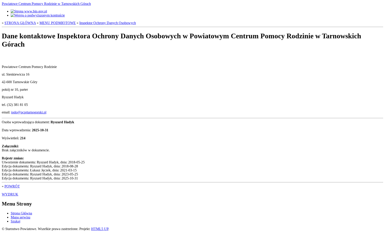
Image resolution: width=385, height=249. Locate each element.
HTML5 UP (99, 229)
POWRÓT (12, 186)
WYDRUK (10, 194)
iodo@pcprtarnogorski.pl (28, 112)
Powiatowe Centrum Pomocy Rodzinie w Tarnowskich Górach (46, 4)
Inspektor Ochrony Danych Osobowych (107, 23)
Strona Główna (21, 213)
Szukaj (15, 221)
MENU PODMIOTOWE (57, 23)
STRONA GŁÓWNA (20, 23)
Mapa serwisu (20, 217)
